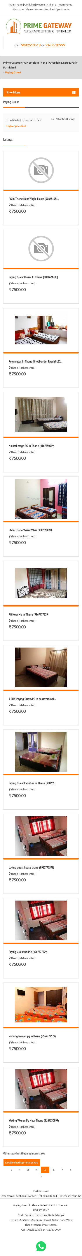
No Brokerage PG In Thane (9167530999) (31, 446)
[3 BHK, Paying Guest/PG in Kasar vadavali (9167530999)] (41, 667)
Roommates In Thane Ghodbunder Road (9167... (35, 361)
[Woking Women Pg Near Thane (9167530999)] (41, 1089)
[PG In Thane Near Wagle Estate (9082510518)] (41, 170)
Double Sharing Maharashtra (21, 1162)
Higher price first (16, 126)
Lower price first (32, 120)
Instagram (7, 1195)
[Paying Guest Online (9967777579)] (41, 920)
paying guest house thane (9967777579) (31, 867)
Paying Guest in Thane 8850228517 (34, 1205)
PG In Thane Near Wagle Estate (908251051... (34, 199)
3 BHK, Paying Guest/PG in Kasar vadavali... (32, 699)
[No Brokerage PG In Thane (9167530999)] (41, 414)
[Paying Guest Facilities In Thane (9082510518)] (41, 752)
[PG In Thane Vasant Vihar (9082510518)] (41, 499)
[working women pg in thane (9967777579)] (41, 1005)
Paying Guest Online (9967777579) (28, 952)
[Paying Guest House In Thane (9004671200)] (41, 248)
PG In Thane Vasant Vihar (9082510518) (30, 530)
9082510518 (31, 45)
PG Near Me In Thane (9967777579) (28, 614)
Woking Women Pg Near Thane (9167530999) (34, 1120)
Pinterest (64, 1195)
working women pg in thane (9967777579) (32, 1036)
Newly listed (14, 120)
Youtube (76, 1195)
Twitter (32, 1195)
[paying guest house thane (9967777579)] (41, 836)
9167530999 (55, 45)
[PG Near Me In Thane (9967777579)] (41, 583)
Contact (63, 1205)
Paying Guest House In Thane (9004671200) (33, 277)
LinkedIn (43, 1195)
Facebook (20, 1195)
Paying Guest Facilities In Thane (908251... (32, 783)
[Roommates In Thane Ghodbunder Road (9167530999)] (41, 330)
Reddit (53, 1195)
